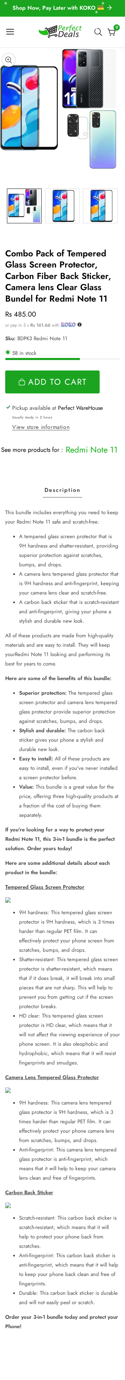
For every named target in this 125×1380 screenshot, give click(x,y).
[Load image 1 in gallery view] (24, 206)
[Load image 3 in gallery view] (100, 206)
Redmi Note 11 (92, 450)
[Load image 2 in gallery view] (62, 206)
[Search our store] (99, 32)
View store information (40, 427)
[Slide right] (114, 206)
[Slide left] (10, 206)
